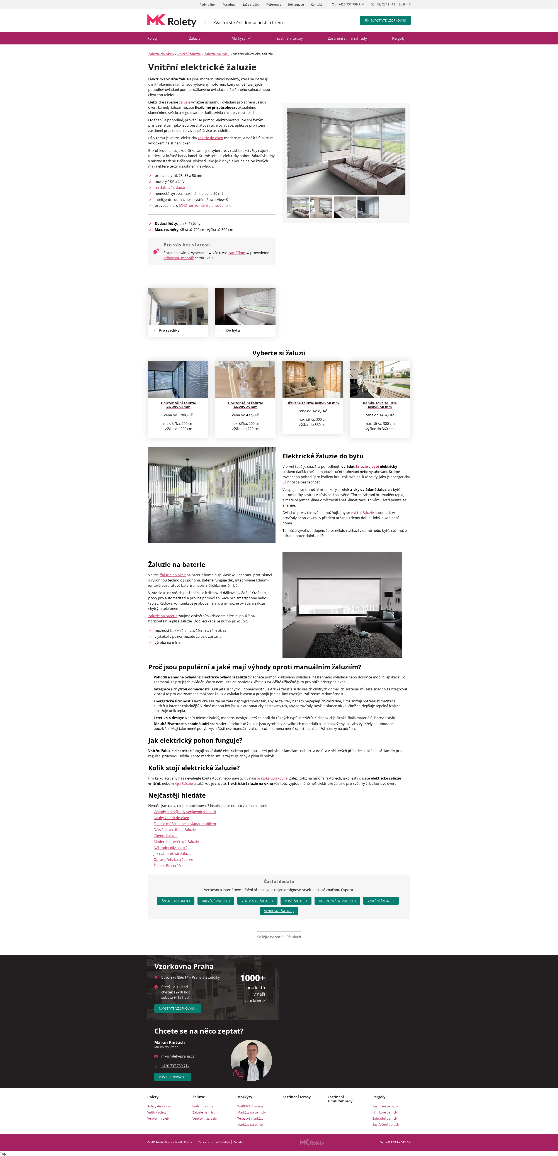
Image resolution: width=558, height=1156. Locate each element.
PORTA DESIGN (401, 1142)
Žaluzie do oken (161, 54)
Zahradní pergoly (385, 1118)
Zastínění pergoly (385, 1106)
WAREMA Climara (250, 1106)
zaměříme (236, 252)
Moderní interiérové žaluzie (176, 841)
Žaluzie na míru (217, 54)
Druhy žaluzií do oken (171, 817)
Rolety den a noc (159, 1106)
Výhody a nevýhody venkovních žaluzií (185, 811)
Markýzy (238, 38)
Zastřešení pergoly (386, 1124)
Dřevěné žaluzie (215, 901)
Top (3, 1153)
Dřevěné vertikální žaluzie (175, 829)
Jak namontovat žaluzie (173, 853)
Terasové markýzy (250, 1118)
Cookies (238, 1142)
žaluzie (184, 102)
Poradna (229, 4)
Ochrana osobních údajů (214, 1142)
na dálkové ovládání (171, 187)
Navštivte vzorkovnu (388, 20)
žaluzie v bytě (367, 466)
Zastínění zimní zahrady (347, 38)
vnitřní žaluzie (362, 512)
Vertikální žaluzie (256, 901)
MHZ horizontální (193, 205)
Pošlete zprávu (172, 1077)
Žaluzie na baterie (162, 616)
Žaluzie (195, 38)
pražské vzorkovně (272, 778)
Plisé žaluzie (295, 901)
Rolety (152, 38)
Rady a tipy (207, 4)
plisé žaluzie (221, 205)
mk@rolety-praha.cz (177, 1056)
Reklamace (296, 4)
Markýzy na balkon (251, 1124)
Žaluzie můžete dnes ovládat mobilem (185, 823)
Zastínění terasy (290, 38)
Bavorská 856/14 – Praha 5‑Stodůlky (190, 977)
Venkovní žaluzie (278, 911)
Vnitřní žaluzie (189, 54)
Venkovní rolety (158, 1118)
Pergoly (398, 38)
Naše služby (250, 4)
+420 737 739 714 (351, 4)
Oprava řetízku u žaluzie (173, 859)
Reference (273, 4)
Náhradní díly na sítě (170, 847)
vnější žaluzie (182, 783)
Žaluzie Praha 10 (167, 865)
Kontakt (316, 4)
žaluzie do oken (210, 138)
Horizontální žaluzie (336, 901)
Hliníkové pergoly (385, 1112)
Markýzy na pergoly (251, 1112)
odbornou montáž (178, 258)
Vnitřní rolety (156, 1112)
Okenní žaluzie (165, 835)
